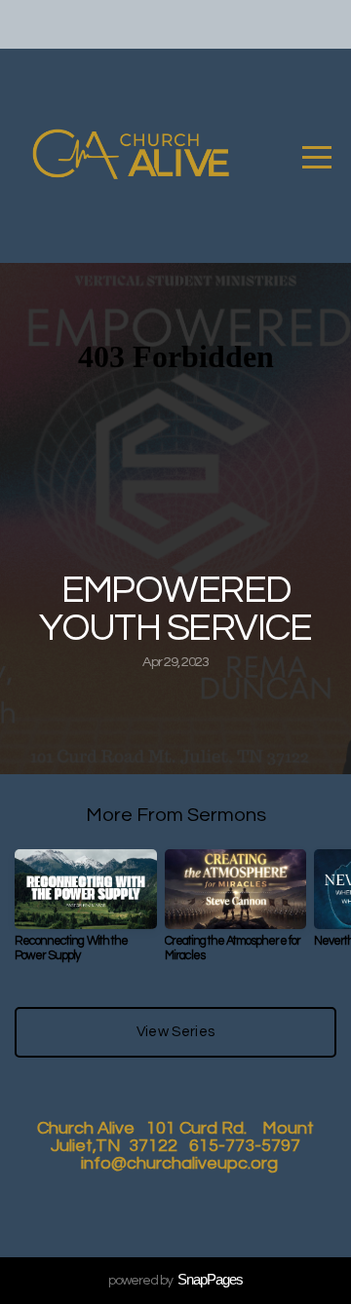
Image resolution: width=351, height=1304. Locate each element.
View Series (175, 1032)
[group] (86, 914)
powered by (175, 1280)
